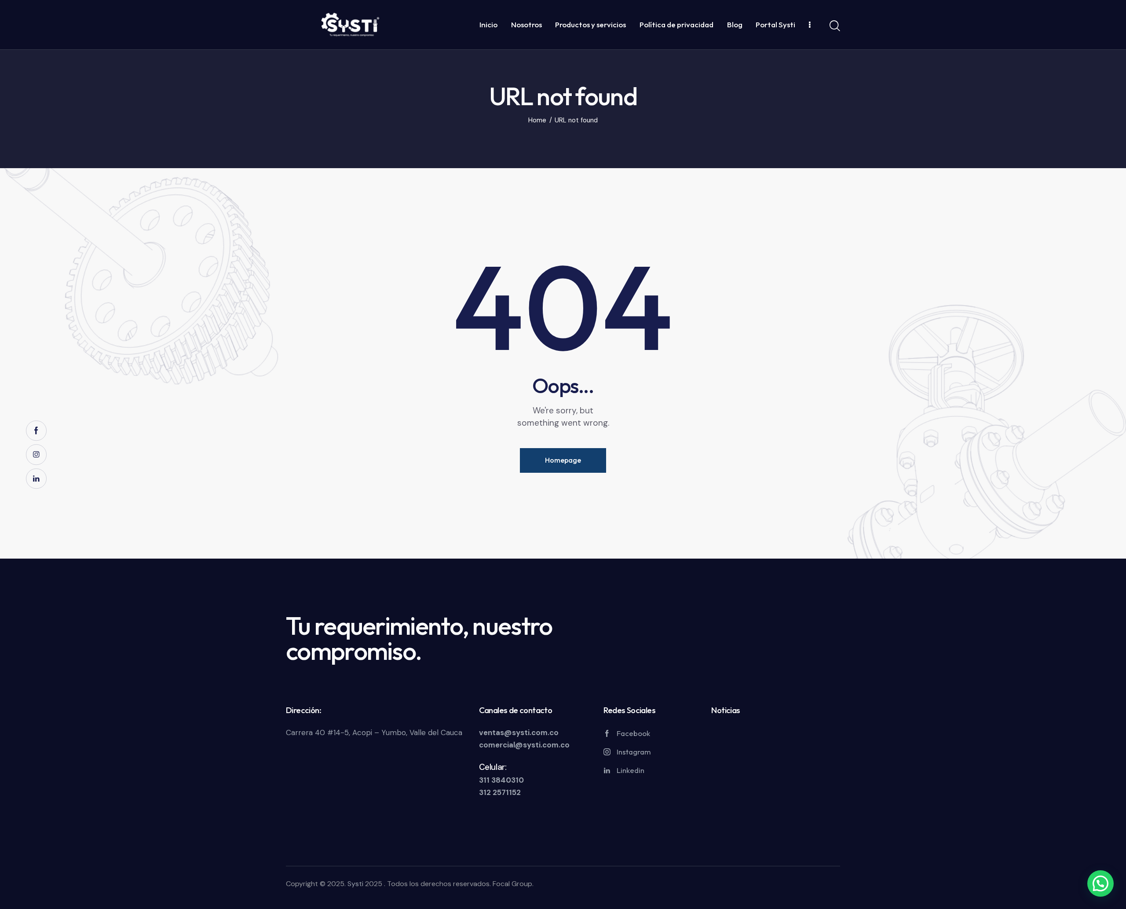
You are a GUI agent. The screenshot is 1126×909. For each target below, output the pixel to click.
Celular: (493, 767)
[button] (1100, 883)
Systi (355, 883)
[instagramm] (36, 454)
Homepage (563, 460)
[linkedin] (36, 478)
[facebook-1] (36, 430)
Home (537, 120)
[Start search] (835, 26)
